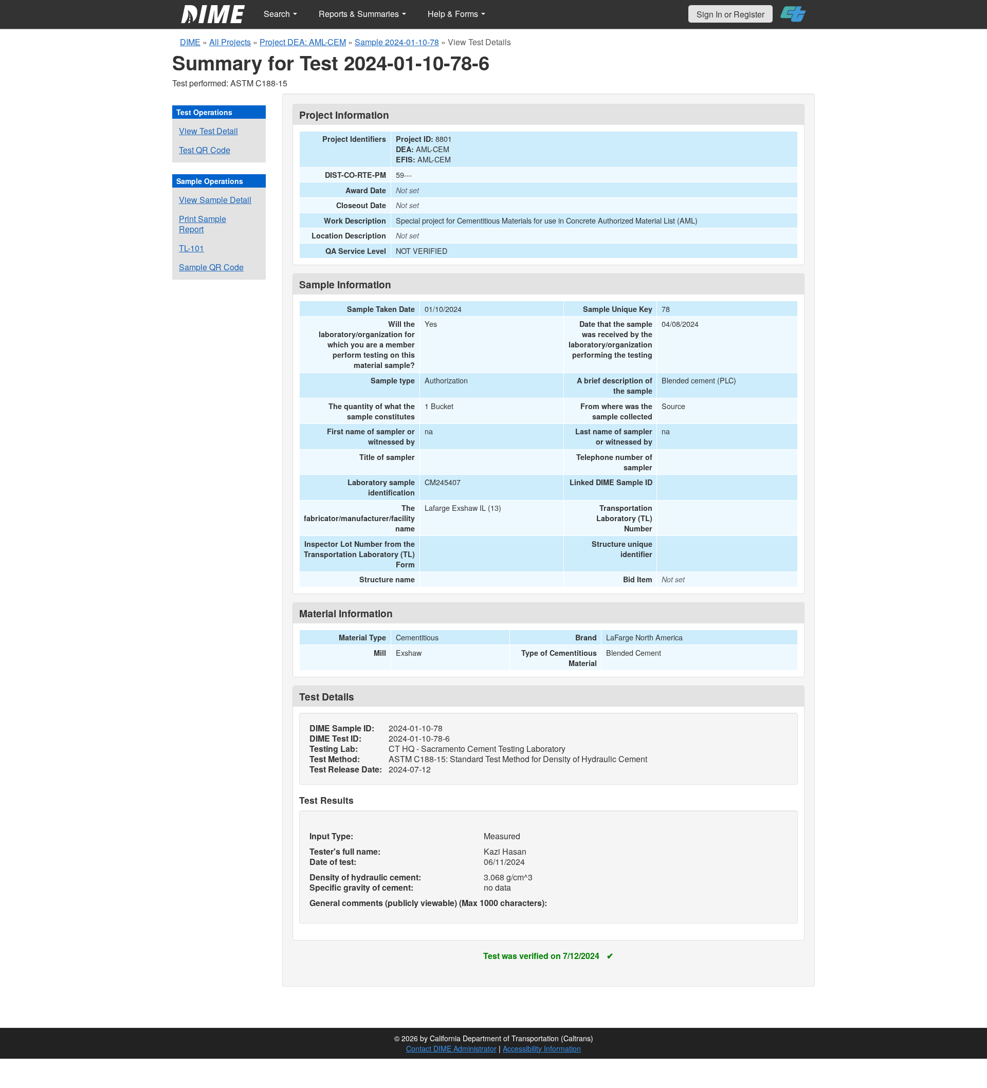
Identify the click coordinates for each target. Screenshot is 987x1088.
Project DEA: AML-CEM (303, 42)
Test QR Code (204, 150)
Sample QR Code (211, 267)
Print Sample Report (202, 224)
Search (278, 14)
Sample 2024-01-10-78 (397, 42)
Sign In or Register (730, 14)
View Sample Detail (215, 200)
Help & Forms (454, 14)
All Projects (230, 42)
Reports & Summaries (360, 14)
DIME (190, 42)
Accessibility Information (542, 1048)
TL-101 (191, 248)
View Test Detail (208, 131)
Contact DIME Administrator (451, 1048)
